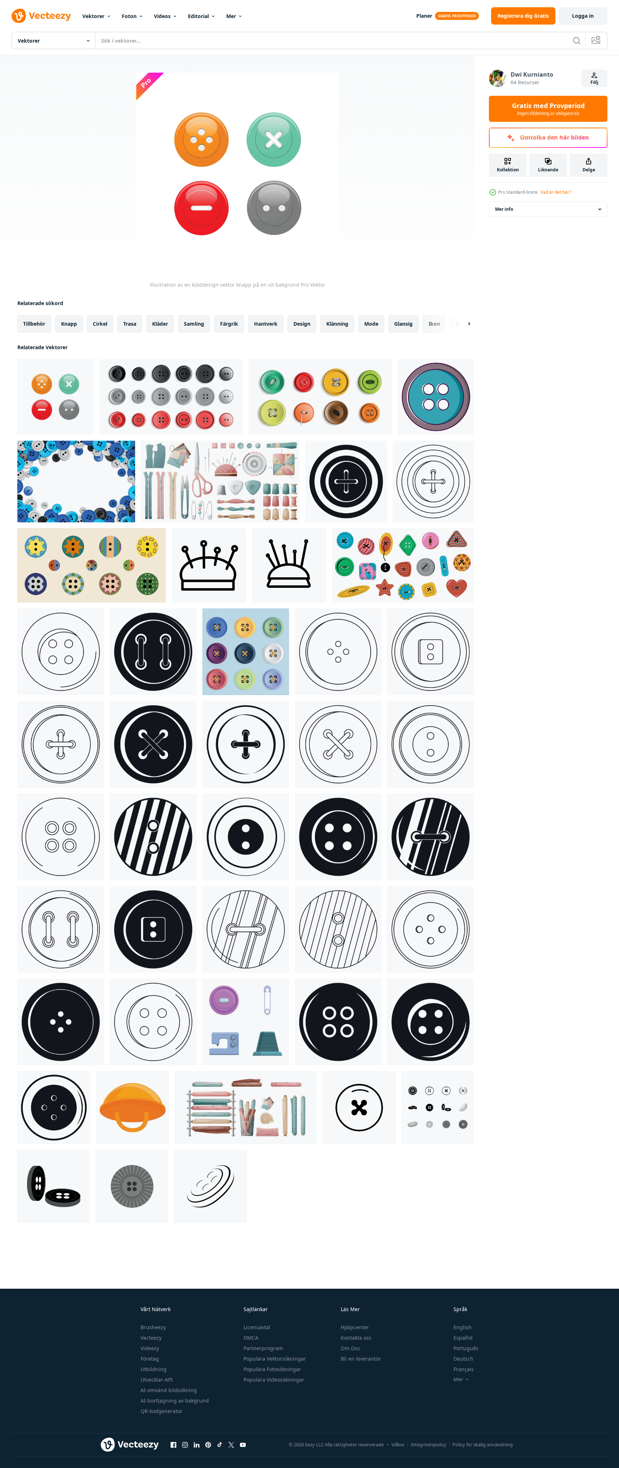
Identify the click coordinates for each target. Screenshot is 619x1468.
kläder (160, 323)
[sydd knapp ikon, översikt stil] (245, 929)
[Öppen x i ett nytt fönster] (231, 1444)
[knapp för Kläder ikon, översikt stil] (338, 744)
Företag (150, 1358)
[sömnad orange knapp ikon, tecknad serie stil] (132, 1107)
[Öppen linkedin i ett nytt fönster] (196, 1444)
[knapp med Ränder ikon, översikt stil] (338, 929)
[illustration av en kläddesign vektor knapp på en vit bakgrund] (55, 397)
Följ (594, 82)
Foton (129, 16)
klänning (337, 323)
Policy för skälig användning (482, 1444)
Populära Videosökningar (274, 1379)
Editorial (198, 16)
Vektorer (93, 16)
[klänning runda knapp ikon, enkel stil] (153, 929)
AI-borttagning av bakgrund (175, 1400)
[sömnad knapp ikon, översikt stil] (430, 929)
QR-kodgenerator (161, 1411)
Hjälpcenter (355, 1327)
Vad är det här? (556, 192)
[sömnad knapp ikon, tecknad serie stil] (436, 397)
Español (463, 1337)
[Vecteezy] (41, 16)
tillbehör (34, 323)
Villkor (398, 1444)
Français (463, 1369)
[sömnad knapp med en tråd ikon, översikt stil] (433, 481)
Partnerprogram (263, 1348)
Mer (231, 16)
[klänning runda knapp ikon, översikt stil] (338, 651)
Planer (424, 15)
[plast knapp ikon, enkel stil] (153, 744)
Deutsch (463, 1358)
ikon (434, 323)
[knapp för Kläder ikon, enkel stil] (53, 1107)
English (462, 1327)
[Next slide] (462, 324)
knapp (69, 323)
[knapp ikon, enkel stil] (245, 836)
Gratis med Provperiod (548, 108)
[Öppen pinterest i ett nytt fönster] (208, 1444)
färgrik (229, 323)
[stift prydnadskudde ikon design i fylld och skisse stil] (209, 565)
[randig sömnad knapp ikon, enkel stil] (153, 836)
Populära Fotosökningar (272, 1369)
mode (371, 323)
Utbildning (154, 1369)
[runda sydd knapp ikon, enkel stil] (430, 836)
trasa (129, 323)
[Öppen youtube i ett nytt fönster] (243, 1444)
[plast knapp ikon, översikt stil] (60, 651)
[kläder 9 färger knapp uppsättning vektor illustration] (245, 651)
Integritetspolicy (428, 1444)
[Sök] (576, 40)
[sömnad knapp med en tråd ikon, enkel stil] (346, 481)
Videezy (150, 1348)
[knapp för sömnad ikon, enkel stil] (430, 1022)
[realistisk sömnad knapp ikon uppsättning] (171, 397)
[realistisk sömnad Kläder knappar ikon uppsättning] (320, 397)
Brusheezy (153, 1327)
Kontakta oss (356, 1337)
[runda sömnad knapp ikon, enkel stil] (60, 1022)
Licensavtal (257, 1327)
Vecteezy (151, 1337)
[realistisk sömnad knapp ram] (76, 481)
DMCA (251, 1337)
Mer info (504, 209)
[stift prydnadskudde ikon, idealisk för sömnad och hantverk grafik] (289, 565)
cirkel (100, 323)
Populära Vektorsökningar (275, 1358)
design (301, 323)
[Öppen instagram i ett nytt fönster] (185, 1444)
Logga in (583, 15)
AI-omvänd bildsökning (169, 1390)
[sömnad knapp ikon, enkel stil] (153, 651)
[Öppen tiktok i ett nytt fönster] (220, 1444)
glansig (403, 323)
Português (465, 1348)
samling (194, 323)
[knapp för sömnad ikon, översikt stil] (60, 836)
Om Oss (350, 1348)
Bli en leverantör (361, 1358)
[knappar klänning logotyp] (359, 1107)
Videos (162, 16)
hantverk (266, 323)
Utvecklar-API (157, 1379)
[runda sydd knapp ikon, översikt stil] (60, 744)
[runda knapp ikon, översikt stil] (430, 651)
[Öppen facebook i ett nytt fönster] (173, 1444)
